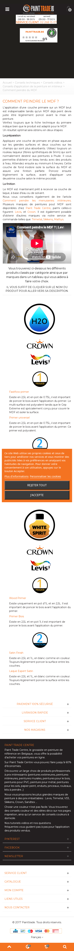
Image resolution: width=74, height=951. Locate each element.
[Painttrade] (38, 9)
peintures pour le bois (56, 778)
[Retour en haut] (9, 947)
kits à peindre (12, 789)
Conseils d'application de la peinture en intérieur (32, 86)
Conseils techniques (27, 82)
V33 (66, 798)
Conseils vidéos (52, 82)
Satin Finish (16, 652)
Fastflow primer (19, 391)
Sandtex (30, 802)
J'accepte (37, 495)
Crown (31, 211)
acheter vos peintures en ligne (26, 757)
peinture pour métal (43, 782)
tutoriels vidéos (19, 823)
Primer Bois (16, 616)
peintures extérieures (42, 774)
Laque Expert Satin (21, 671)
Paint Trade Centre (38, 208)
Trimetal (37, 219)
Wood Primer (17, 598)
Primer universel (19, 417)
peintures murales (30, 778)
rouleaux (65, 786)
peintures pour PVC (16, 782)
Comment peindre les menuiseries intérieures (37, 200)
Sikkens (48, 219)
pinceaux (53, 786)
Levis (18, 211)
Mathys (58, 219)
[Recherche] (65, 947)
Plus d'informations (16, 476)
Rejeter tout (37, 485)
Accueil (7, 82)
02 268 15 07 (48, 22)
